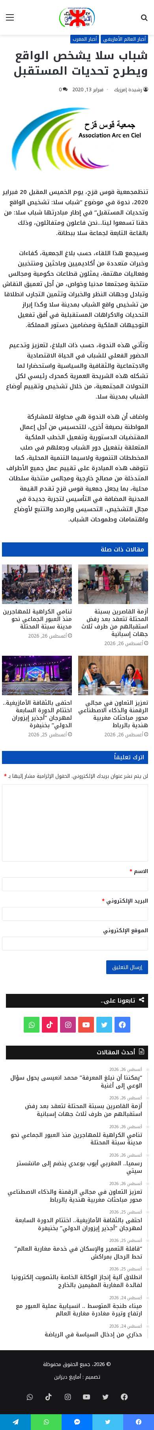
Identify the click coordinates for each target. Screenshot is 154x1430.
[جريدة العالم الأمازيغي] (77, 17)
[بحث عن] (144, 20)
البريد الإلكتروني (125, 901)
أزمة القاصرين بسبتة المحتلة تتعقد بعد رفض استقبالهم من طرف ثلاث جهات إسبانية (114, 623)
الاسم (139, 871)
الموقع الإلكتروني (125, 930)
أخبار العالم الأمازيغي (124, 39)
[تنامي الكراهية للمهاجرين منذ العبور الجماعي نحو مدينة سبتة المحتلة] (37, 584)
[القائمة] (10, 20)
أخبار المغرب (85, 39)
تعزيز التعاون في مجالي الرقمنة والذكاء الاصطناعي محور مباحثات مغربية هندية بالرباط (113, 714)
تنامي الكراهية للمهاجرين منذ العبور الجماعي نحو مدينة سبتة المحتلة (37, 619)
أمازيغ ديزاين (67, 1377)
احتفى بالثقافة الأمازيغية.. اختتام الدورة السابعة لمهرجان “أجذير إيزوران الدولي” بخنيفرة (37, 714)
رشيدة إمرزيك (128, 89)
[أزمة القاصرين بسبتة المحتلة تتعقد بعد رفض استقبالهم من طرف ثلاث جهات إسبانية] (113, 584)
